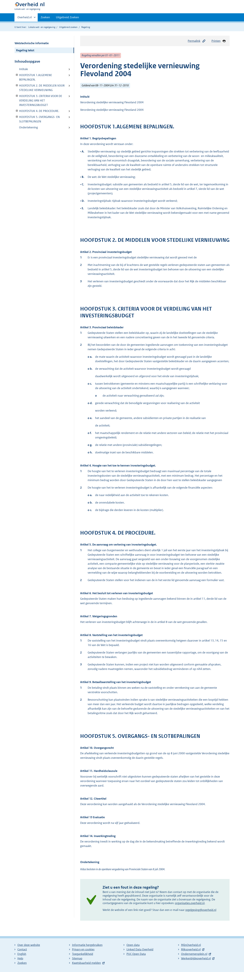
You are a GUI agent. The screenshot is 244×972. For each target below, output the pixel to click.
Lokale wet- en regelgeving (41, 27)
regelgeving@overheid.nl (200, 910)
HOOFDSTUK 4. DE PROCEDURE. (37, 111)
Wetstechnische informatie (32, 43)
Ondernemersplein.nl (194, 954)
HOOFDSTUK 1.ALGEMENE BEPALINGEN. (33, 77)
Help (20, 958)
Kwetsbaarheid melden (86, 963)
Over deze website (28, 945)
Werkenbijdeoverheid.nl (196, 958)
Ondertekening (28, 127)
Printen (216, 41)
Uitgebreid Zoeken (67, 17)
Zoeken (45, 17)
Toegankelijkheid (82, 954)
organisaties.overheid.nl (189, 903)
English (21, 954)
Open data (133, 945)
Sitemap (77, 958)
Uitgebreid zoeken (68, 27)
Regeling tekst (25, 50)
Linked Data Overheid (139, 949)
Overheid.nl (24, 18)
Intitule (23, 69)
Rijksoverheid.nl (191, 949)
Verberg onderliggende (17, 75)
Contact (22, 949)
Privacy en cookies (83, 949)
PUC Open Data (136, 954)
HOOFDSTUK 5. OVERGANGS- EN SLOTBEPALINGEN (37, 119)
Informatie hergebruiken (87, 945)
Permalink (194, 41)
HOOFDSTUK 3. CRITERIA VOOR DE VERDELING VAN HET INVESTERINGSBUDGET (38, 100)
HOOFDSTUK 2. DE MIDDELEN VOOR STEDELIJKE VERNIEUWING (40, 88)
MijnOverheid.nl (191, 945)
